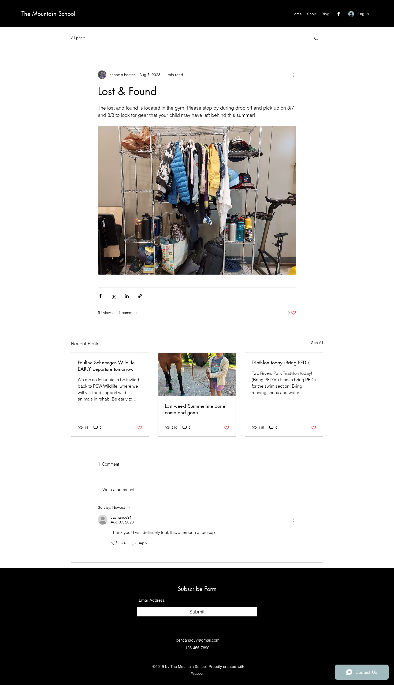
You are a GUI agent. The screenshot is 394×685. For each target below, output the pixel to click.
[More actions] (293, 75)
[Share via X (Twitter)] (113, 296)
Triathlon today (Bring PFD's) (281, 362)
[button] (316, 38)
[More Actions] (293, 519)
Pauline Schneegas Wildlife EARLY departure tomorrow (106, 365)
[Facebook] (338, 14)
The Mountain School (48, 13)
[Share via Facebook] (100, 296)
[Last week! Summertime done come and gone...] (197, 374)
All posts (78, 37)
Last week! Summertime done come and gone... (195, 409)
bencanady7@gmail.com (198, 640)
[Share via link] (139, 296)
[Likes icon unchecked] (114, 543)
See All (317, 342)
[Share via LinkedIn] (126, 296)
